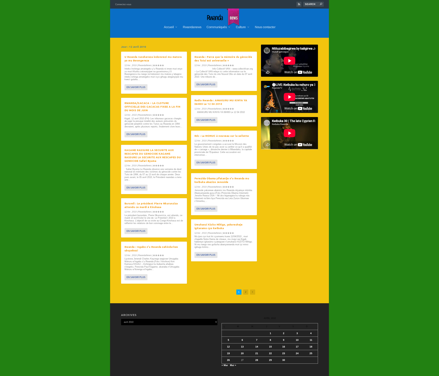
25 (311, 353)
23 (283, 353)
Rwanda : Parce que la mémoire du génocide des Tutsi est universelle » (223, 58)
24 (297, 353)
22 (270, 353)
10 (297, 340)
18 (311, 346)
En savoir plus (136, 87)
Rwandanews (192, 27)
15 (270, 346)
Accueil (169, 27)
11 (311, 340)
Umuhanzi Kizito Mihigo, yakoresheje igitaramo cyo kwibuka (218, 226)
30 (283, 360)
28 (256, 360)
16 (283, 346)
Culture (241, 27)
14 (256, 346)
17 (297, 346)
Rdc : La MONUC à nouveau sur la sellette (221, 135)
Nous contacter (265, 27)
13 (242, 346)
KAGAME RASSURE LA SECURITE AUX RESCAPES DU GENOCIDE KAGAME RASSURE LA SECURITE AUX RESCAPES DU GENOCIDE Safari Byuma (152, 155)
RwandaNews (144, 65)
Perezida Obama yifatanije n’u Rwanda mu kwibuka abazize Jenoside (221, 180)
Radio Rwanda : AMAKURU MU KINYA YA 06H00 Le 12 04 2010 (220, 102)
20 (242, 353)
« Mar (225, 365)
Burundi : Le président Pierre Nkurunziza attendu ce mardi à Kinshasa (151, 205)
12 (228, 346)
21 (256, 353)
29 (270, 360)
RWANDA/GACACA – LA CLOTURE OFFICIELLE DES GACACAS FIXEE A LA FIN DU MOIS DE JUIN (152, 106)
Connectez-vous (123, 4)
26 (228, 360)
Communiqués (216, 27)
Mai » (233, 365)
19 (228, 353)
